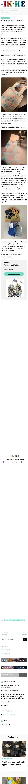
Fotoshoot (4, 705)
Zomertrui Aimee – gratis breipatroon (10, 686)
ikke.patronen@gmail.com (10, 714)
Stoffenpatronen (6, 17)
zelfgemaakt (22, 620)
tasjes (15, 620)
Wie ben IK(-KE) (5, 650)
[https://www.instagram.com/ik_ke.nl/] (2, 724)
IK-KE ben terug (5, 653)
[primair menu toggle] (2, 4)
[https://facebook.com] (6, 724)
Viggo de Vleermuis (8, 702)
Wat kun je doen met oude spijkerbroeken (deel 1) (13, 763)
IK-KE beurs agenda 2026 (10, 691)
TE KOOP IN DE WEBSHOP (14, 274)
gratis (6, 620)
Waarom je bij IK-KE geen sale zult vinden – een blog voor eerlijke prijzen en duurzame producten (13, 696)
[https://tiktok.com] (9, 724)
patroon (11, 620)
